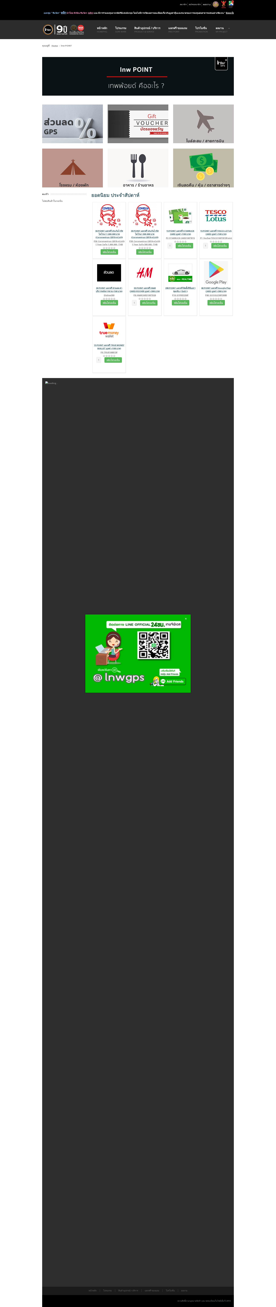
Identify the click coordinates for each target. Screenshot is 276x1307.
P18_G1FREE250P (180, 295)
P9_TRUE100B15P (109, 352)
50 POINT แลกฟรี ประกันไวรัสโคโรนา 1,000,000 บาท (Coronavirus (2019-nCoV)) (109, 234)
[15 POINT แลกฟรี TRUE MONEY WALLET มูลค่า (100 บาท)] (109, 329)
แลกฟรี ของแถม (152, 1290)
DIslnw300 (109, 295)
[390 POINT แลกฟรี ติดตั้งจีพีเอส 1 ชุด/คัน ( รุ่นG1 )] (180, 272)
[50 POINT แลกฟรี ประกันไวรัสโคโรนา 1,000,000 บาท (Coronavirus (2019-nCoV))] (109, 215)
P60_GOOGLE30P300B (216, 295)
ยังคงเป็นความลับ (213, 12)
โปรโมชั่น (170, 1290)
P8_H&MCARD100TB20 (145, 295)
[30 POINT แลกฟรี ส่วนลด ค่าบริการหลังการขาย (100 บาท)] (109, 272)
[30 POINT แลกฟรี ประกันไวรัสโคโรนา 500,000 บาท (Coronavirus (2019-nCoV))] (145, 215)
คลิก (70, 12)
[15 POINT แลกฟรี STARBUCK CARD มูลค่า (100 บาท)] (180, 215)
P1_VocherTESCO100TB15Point (216, 238)
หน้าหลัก (93, 1290)
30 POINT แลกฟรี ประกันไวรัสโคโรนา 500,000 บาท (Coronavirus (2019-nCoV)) (145, 234)
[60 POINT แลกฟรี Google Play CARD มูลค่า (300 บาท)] (216, 272)
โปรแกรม (107, 1290)
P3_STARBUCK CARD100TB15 (180, 238)
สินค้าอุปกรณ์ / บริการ (128, 1290)
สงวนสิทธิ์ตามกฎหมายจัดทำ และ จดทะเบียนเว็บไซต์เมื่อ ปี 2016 (204, 1300)
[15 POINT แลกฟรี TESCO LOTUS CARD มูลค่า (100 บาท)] (216, 215)
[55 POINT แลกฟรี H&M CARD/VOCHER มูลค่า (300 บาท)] (145, 272)
